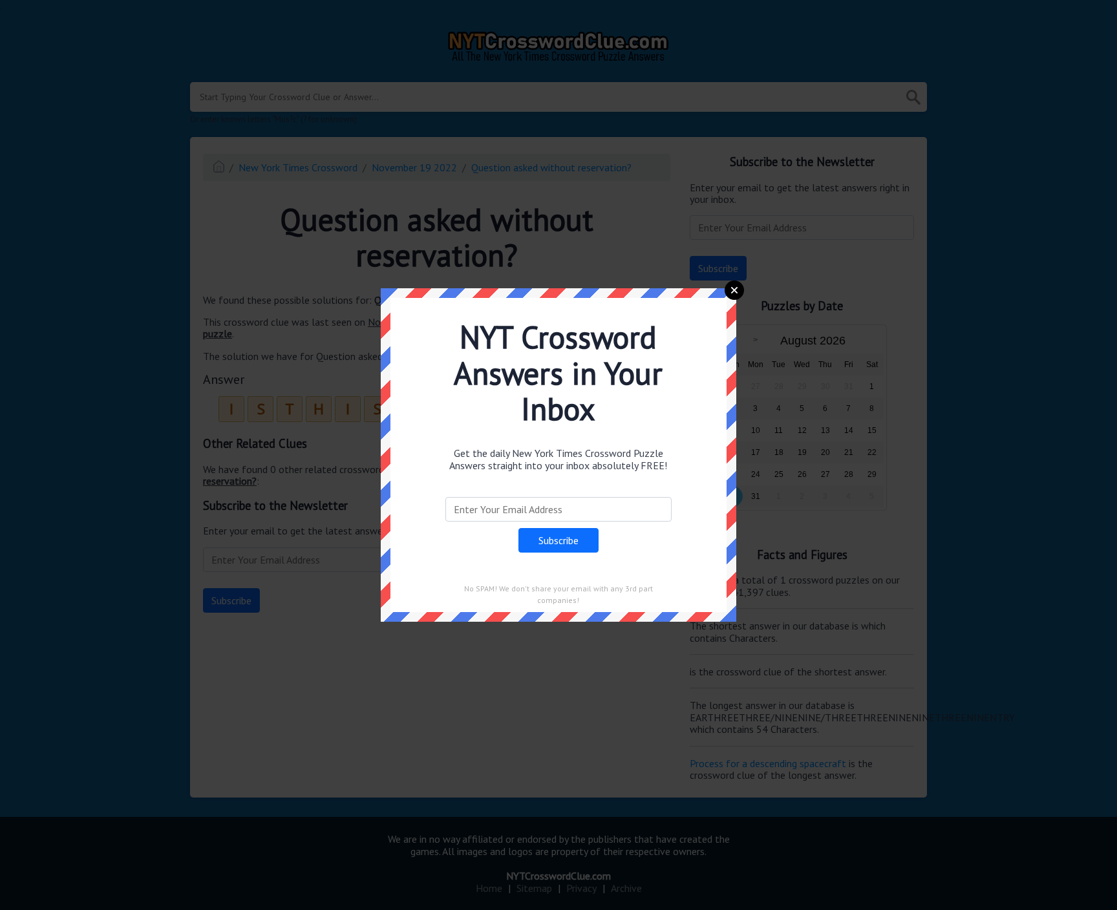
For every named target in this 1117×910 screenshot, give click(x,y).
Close (734, 290)
